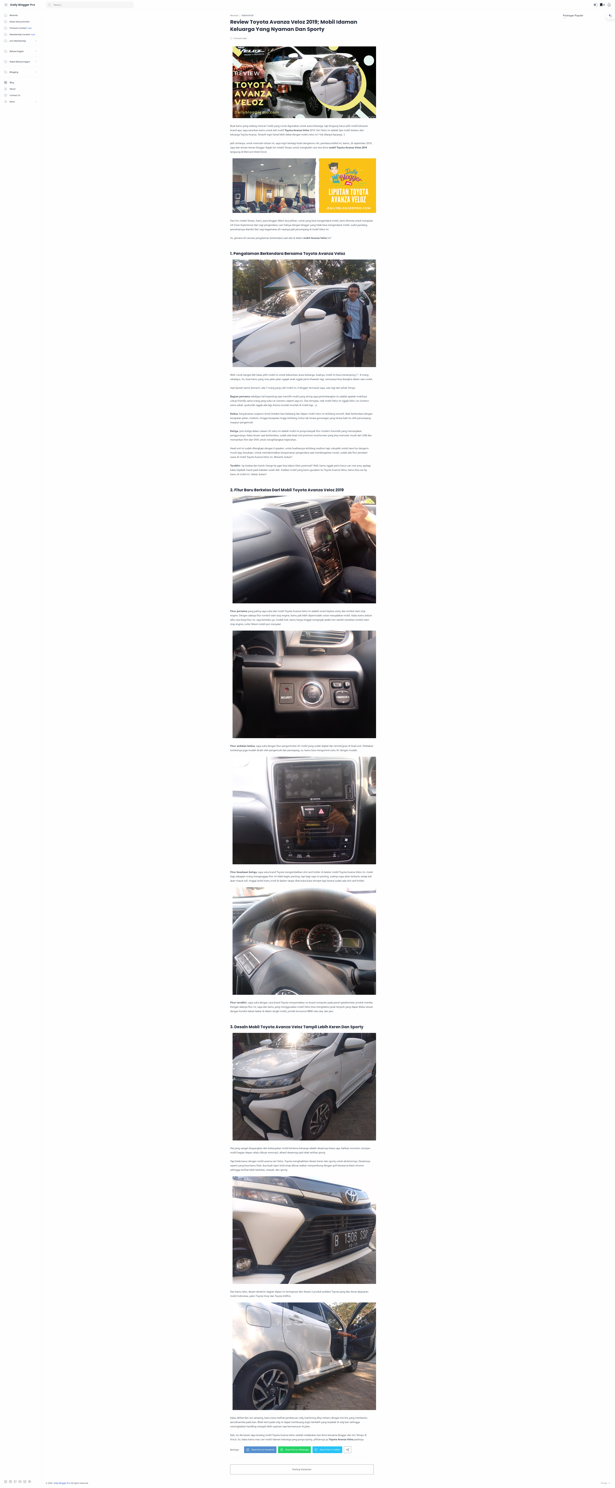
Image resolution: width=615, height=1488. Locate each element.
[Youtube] (20, 1481)
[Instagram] (10, 1481)
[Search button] (49, 4)
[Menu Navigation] (6, 5)
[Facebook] (5, 1481)
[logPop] (609, 5)
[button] (596, 4)
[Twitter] (15, 1481)
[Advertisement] (587, 42)
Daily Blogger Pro (22, 5)
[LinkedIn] (24, 1481)
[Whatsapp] (29, 1481)
